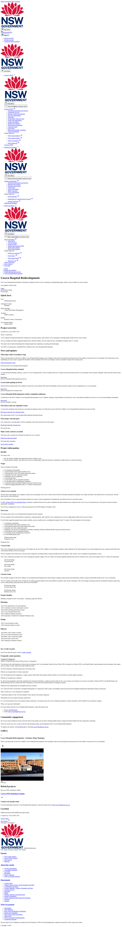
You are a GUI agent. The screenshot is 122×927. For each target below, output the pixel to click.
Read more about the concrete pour (10, 425)
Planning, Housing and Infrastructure (14, 894)
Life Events (11, 128)
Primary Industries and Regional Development (17, 898)
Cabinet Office (8, 883)
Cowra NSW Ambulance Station (13, 794)
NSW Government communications (14, 918)
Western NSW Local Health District (16, 502)
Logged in (6, 35)
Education (7, 891)
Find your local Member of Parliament (15, 911)
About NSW (11, 241)
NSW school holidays (14, 249)
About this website (7, 865)
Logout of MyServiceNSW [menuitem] (12, 41)
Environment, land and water (16, 119)
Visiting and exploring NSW (16, 246)
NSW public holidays (14, 247)
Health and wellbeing (14, 123)
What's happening (10, 239)
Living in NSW (9, 109)
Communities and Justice (11, 886)
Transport (7, 899)
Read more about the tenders (9, 438)
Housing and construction (15, 125)
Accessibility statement (10, 870)
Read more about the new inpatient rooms (12, 412)
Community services (13, 112)
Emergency (11, 117)
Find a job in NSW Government (13, 914)
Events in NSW (12, 244)
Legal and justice (12, 127)
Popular (4, 853)
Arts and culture (12, 243)
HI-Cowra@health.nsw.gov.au (17, 711)
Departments (5, 880)
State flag (7, 861)
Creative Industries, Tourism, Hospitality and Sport (18, 888)
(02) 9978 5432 (13, 710)
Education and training (14, 115)
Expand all (4, 659)
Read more (4, 377)
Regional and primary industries (17, 130)
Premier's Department (10, 896)
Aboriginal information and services (18, 110)
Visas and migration (13, 131)
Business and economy (14, 184)
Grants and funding (13, 122)
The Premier (7, 908)
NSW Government (7, 905)
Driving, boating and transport (16, 114)
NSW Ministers (8, 909)
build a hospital (26, 652)
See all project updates (7, 444)
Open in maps (5, 818)
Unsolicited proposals (10, 919)
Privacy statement (9, 875)
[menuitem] (9, 38)
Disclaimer (7, 873)
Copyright (7, 871)
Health (6, 893)
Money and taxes (13, 191)
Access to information (10, 868)
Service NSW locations (10, 858)
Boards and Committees (11, 913)
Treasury (6, 901)
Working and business (11, 181)
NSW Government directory (12, 876)
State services (8, 860)
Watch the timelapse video (8, 362)
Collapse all (11, 659)
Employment (11, 187)
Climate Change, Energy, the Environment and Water (19, 885)
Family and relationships (15, 120)
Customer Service (9, 890)
